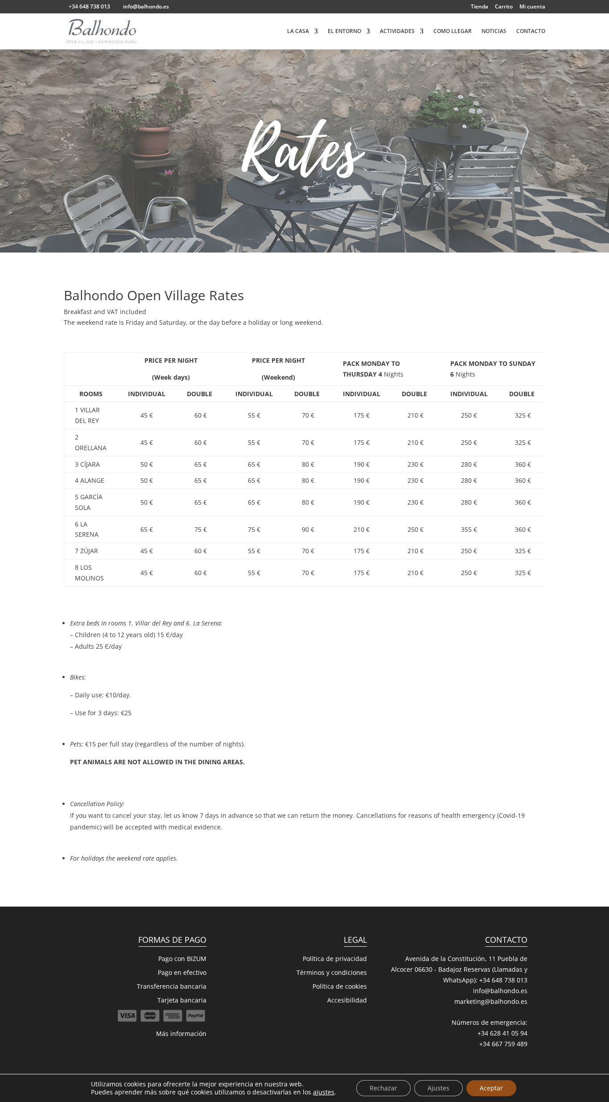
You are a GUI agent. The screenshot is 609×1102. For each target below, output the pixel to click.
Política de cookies (340, 986)
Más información (181, 1033)
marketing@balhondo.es (490, 1001)
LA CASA (298, 31)
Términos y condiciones (331, 972)
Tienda (479, 7)
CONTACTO (530, 31)
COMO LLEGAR (452, 31)
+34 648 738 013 (503, 980)
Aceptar (491, 1088)
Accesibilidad (347, 1000)
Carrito (504, 7)
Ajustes (438, 1088)
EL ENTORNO (344, 31)
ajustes (323, 1092)
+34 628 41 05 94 (502, 1033)
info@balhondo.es (500, 990)
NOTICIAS (493, 31)
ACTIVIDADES (397, 31)
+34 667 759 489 (503, 1044)
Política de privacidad (335, 958)
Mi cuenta (532, 7)
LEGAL (355, 939)
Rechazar (383, 1088)
